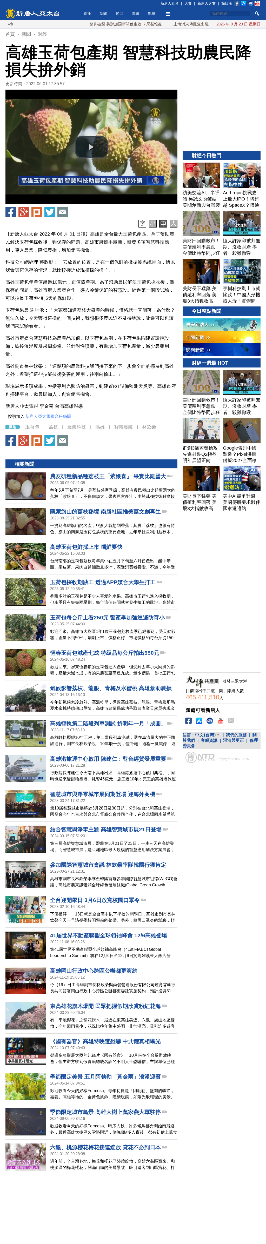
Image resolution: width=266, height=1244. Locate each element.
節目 (119, 13)
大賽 (188, 3)
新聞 (103, 13)
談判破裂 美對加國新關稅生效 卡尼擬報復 (97, 24)
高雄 (100, 427)
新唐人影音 (170, 3)
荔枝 (53, 427)
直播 (87, 13)
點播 (151, 13)
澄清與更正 (233, 740)
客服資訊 (209, 740)
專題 (135, 13)
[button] (91, 147)
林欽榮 (149, 427)
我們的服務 (236, 735)
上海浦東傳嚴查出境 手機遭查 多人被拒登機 (183, 24)
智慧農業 (123, 427)
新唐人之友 (206, 3)
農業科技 (76, 427)
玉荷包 (32, 427)
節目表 (226, 3)
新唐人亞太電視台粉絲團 (48, 416)
